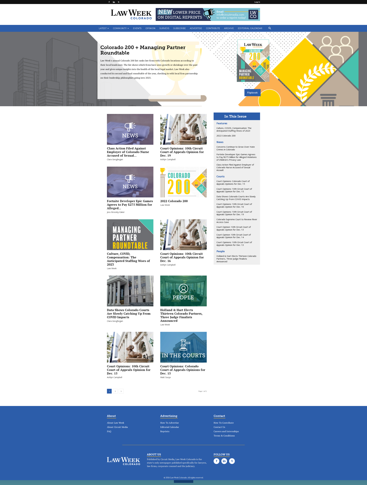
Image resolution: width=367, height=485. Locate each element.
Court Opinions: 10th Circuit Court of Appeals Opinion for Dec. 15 (128, 369)
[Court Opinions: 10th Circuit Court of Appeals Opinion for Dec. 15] (130, 348)
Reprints (164, 431)
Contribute (213, 28)
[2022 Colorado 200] (183, 183)
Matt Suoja (165, 377)
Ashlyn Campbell (167, 159)
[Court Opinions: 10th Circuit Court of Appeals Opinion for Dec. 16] (183, 236)
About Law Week (115, 422)
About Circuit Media (117, 427)
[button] (269, 28)
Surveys (164, 28)
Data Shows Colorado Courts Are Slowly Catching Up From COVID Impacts (129, 313)
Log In (257, 2)
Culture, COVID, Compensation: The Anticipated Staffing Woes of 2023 (128, 259)
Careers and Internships (226, 431)
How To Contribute (224, 422)
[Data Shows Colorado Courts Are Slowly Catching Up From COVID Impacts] (130, 292)
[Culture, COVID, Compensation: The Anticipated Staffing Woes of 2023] (130, 236)
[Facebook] (109, 2)
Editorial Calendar (250, 28)
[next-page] (121, 391)
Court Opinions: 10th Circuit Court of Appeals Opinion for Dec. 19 (182, 151)
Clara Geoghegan (115, 159)
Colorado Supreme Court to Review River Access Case (236, 220)
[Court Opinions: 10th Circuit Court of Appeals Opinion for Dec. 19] (183, 131)
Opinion (150, 28)
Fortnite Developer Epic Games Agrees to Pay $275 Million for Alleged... (130, 204)
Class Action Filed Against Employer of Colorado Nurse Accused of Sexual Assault (235, 167)
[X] (118, 2)
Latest (103, 28)
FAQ (109, 431)
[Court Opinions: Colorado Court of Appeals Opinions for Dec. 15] (183, 348)
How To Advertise (169, 422)
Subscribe (179, 28)
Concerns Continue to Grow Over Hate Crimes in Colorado (235, 148)
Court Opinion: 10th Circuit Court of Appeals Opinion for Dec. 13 (233, 228)
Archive (229, 28)
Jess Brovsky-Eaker (116, 212)
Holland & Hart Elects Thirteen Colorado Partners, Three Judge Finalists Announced (181, 315)
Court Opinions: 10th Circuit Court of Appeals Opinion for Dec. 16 (182, 257)
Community (120, 28)
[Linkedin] (114, 2)
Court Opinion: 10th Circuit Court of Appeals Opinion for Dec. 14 (233, 236)
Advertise (196, 28)
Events (137, 28)
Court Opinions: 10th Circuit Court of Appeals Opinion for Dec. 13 (234, 243)
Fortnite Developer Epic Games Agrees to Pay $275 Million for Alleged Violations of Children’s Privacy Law (236, 157)
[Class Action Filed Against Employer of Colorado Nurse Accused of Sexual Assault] (130, 131)
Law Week (165, 205)
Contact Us (219, 427)
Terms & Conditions (224, 435)
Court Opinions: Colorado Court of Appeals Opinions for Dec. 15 (182, 369)
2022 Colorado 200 (174, 201)
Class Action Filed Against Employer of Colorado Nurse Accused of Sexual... (128, 151)
